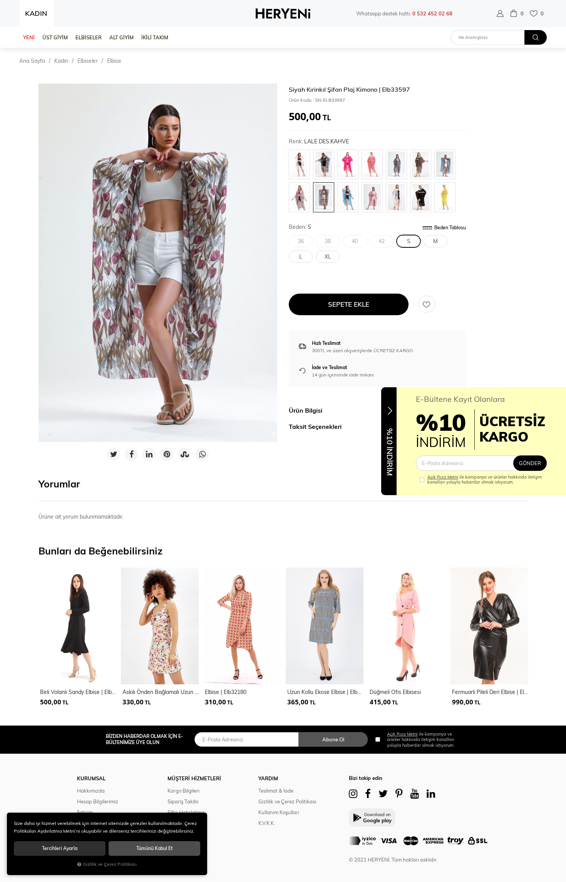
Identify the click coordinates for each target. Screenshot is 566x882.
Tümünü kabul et (154, 848)
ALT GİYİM (121, 37)
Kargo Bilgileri (183, 791)
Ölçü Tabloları (183, 834)
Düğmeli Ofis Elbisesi (395, 692)
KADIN (36, 13)
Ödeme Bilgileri (184, 823)
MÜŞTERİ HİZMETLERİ (194, 778)
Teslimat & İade (275, 791)
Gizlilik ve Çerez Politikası (287, 801)
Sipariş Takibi (182, 801)
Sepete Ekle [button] (348, 304)
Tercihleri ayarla (59, 848)
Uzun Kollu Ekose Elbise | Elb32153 (325, 692)
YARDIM (268, 778)
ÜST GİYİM (55, 37)
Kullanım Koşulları (278, 812)
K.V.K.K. (266, 823)
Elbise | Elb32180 (225, 692)
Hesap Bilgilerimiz (97, 801)
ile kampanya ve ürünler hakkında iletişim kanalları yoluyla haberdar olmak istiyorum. (484, 480)
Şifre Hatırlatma (185, 812)
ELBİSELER (88, 37)
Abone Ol (333, 739)
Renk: (319, 141)
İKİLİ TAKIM (154, 37)
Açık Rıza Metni (442, 477)
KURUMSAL (91, 778)
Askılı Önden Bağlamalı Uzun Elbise (160, 692)
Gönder (530, 463)
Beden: (300, 227)
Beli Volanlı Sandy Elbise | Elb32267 (78, 692)
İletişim (85, 812)
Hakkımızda (91, 791)
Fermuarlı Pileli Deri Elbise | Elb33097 (490, 692)
